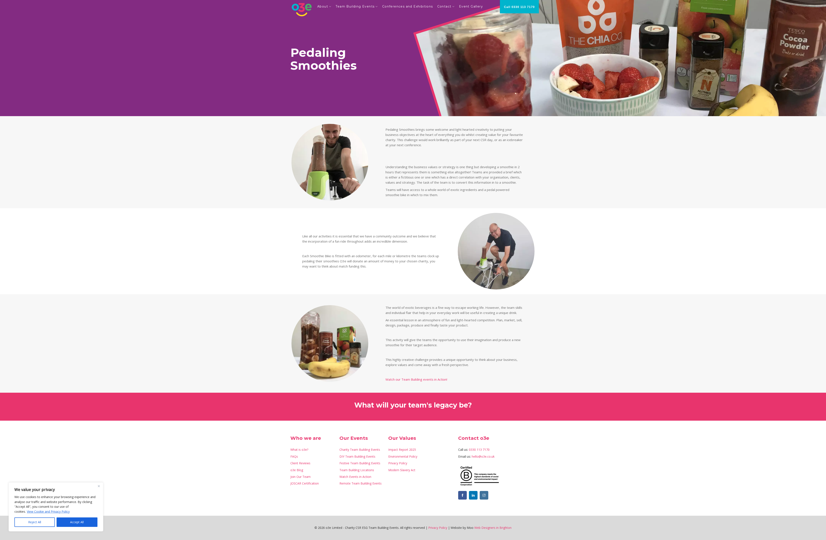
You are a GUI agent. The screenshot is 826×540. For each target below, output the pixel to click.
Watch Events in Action (355, 477)
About (322, 6)
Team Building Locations (356, 470)
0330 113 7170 (479, 450)
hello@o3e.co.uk (483, 456)
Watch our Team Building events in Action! (416, 379)
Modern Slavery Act (401, 470)
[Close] (98, 486)
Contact (444, 6)
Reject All (34, 522)
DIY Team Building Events (357, 456)
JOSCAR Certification (304, 483)
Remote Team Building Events (360, 483)
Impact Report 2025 (402, 450)
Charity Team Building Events (359, 450)
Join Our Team (300, 477)
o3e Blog (296, 470)
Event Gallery (471, 6)
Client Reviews (300, 463)
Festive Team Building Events (359, 463)
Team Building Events (355, 6)
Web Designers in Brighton (493, 528)
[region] (56, 506)
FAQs (294, 456)
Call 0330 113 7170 (519, 7)
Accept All (77, 522)
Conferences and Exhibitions (407, 6)
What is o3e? (299, 450)
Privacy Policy (397, 463)
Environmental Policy (402, 456)
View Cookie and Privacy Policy (48, 511)
